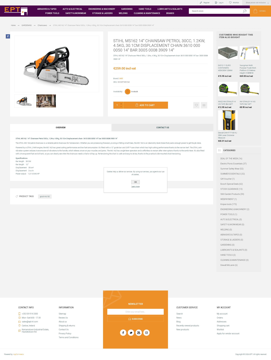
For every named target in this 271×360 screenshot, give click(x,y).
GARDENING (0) (227, 245)
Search (244, 11)
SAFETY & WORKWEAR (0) (232, 224)
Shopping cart (223, 325)
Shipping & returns (67, 325)
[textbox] (213, 11)
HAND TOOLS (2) (228, 255)
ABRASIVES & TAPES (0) (231, 235)
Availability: (118, 91)
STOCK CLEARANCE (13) (231, 189)
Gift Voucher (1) (227, 179)
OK (135, 182)
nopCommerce (18, 354)
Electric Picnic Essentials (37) (233, 164)
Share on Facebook (8, 36)
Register (206, 3)
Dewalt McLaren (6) (229, 265)
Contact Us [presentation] (162, 127)
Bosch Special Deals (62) (231, 184)
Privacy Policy (65, 333)
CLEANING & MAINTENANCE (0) (234, 260)
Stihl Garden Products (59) (232, 194)
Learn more (136, 186)
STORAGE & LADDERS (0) (231, 240)
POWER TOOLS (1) (228, 214)
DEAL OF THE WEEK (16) (231, 158)
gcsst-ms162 (45, 196)
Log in (221, 3)
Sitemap (62, 314)
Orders (220, 318)
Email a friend (204, 105)
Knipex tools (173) (228, 204)
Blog (178, 322)
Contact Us (64, 329)
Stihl (121, 78)
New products (182, 329)
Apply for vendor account (228, 333)
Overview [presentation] (60, 127)
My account (222, 314)
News (179, 318)
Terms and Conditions (68, 337)
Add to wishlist (196, 105)
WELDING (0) (226, 229)
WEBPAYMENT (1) (228, 199)
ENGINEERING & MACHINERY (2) (234, 209)
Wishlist (220, 329)
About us (63, 322)
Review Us (63, 318)
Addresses (221, 322)
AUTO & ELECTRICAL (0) (231, 219)
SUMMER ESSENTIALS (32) (232, 174)
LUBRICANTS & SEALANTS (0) (233, 250)
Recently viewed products (187, 325)
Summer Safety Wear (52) (231, 169)
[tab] (61, 127)
